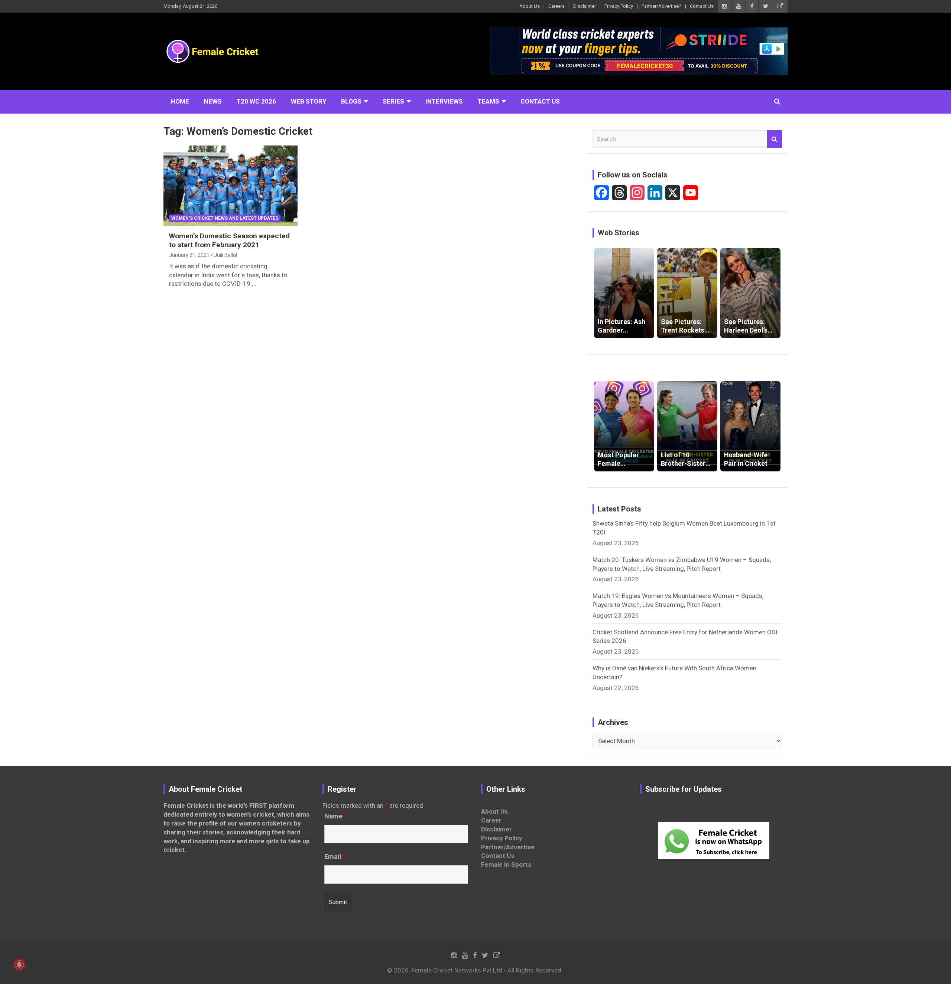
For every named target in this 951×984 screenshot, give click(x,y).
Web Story (308, 101)
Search (774, 139)
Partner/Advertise (508, 847)
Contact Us (702, 6)
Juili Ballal (225, 255)
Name (335, 816)
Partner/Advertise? (661, 6)
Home (180, 101)
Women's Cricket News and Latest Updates (224, 218)
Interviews (444, 101)
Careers (556, 6)
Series (393, 101)
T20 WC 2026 (256, 101)
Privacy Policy (618, 6)
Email (335, 856)
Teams (488, 101)
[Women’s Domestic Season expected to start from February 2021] (230, 186)
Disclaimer (584, 6)
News (213, 101)
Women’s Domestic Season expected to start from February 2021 (229, 240)
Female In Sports (506, 864)
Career (491, 820)
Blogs (351, 101)
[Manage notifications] (19, 965)
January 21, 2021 (189, 255)
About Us (529, 6)
